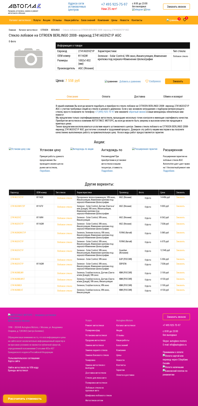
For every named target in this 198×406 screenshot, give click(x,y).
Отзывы (120, 335)
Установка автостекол (96, 335)
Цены (118, 355)
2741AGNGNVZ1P (18, 232)
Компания (121, 350)
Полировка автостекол (96, 382)
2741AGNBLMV (17, 272)
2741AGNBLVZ (17, 290)
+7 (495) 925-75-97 (104, 111)
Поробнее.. (45, 170)
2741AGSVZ (16, 217)
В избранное (155, 81)
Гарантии (120, 370)
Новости (120, 360)
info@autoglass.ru (178, 344)
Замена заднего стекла (96, 350)
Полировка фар (92, 330)
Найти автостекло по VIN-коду (23, 367)
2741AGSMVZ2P (18, 206)
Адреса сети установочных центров (77, 6)
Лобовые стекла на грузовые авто (94, 389)
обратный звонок (137, 111)
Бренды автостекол (18, 370)
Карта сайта (14, 361)
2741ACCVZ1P (17, 197)
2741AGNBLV (16, 285)
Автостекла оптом (94, 400)
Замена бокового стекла (97, 355)
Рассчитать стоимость (25, 398)
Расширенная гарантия (173, 152)
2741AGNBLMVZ (18, 279)
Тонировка (90, 360)
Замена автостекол (94, 345)
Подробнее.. (107, 170)
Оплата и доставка (125, 375)
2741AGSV (15, 259)
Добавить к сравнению (130, 81)
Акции (119, 330)
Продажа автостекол (95, 340)
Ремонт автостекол (94, 325)
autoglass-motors (178, 341)
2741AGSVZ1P (17, 224)
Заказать (178, 81)
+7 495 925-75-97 (114, 4)
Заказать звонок (176, 6)
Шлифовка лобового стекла (98, 395)
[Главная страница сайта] (24, 6)
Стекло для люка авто (96, 377)
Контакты (121, 365)
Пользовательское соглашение (24, 358)
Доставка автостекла (95, 372)
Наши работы (122, 340)
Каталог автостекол (125, 325)
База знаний (122, 345)
